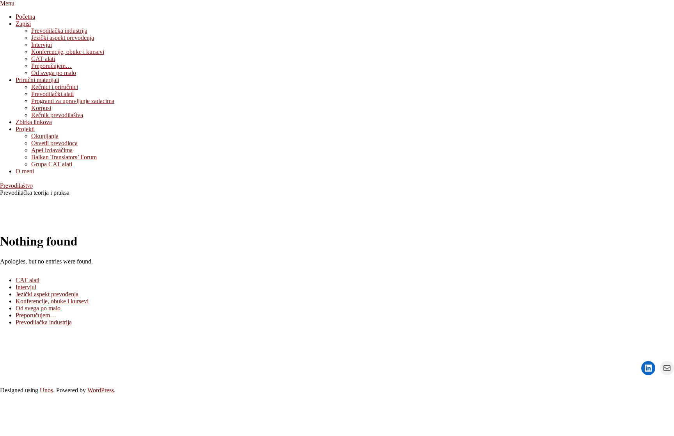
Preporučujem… (36, 315)
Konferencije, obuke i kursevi (52, 301)
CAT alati (27, 280)
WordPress (100, 390)
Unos (46, 390)
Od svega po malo (38, 308)
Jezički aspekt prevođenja (47, 294)
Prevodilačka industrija (44, 322)
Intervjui (26, 287)
